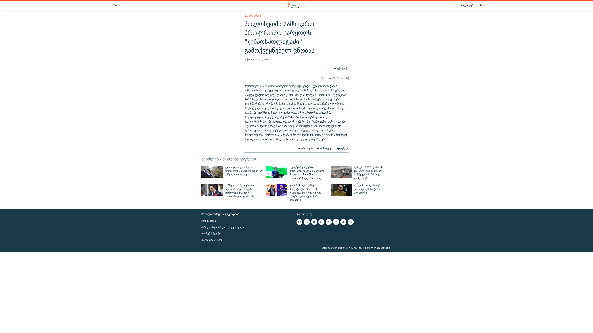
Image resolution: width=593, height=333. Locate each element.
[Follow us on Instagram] (329, 222)
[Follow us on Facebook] (299, 222)
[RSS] (343, 222)
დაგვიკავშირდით (211, 240)
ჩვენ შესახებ (208, 221)
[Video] (481, 5)
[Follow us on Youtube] (314, 222)
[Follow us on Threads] (336, 222)
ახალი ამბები (253, 15)
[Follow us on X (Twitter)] (307, 222)
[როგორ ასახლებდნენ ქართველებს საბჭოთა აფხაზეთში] (341, 190)
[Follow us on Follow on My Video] (321, 222)
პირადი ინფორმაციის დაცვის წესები (222, 227)
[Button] (341, 69)
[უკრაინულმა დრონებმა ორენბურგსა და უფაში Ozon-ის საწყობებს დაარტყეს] (212, 172)
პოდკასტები (467, 5)
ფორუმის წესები (211, 233)
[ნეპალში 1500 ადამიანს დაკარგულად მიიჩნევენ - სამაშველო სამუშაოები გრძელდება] (341, 172)
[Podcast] (351, 222)
